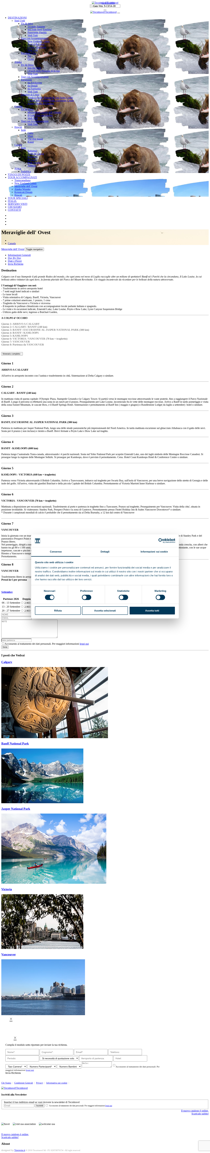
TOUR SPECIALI (18, 198)
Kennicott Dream (23, 192)
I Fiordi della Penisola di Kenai (44, 70)
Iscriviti (39, 1105)
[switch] (86, 597)
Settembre (7, 592)
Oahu (30, 133)
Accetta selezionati (105, 610)
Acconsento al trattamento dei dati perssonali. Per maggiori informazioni (47, 643)
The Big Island (35, 139)
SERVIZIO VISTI (17, 204)
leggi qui (84, 643)
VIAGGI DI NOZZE (19, 174)
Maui (30, 136)
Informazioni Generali (19, 255)
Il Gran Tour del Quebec (40, 115)
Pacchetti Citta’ (29, 53)
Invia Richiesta (15, 264)
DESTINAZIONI (17, 17)
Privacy (39, 1083)
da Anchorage (35, 82)
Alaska (18, 62)
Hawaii (18, 127)
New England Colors (39, 41)
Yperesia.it (19, 1150)
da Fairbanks (34, 88)
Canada (18, 106)
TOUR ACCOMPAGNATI (22, 177)
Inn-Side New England (40, 29)
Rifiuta (58, 610)
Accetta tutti (152, 610)
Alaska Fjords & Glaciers (41, 103)
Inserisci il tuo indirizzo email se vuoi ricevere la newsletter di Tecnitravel (42, 1102)
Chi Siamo (6, 1083)
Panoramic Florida (37, 32)
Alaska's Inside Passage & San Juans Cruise (50, 97)
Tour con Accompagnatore (35, 38)
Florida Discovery (37, 47)
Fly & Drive (27, 65)
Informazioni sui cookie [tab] (154, 551)
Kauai (31, 141)
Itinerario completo (12, 354)
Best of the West (36, 44)
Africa (17, 168)
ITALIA (12, 201)
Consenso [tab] (56, 551)
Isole (23, 130)
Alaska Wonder (22, 189)
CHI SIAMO (15, 207)
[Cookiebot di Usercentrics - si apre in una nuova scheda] (161, 540)
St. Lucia (32, 159)
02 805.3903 (108, 2)
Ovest (31, 59)
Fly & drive (27, 23)
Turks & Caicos (36, 153)
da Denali (33, 85)
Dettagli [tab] (105, 551)
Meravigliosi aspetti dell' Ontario (44, 112)
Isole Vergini (34, 162)
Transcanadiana (22, 180)
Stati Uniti (19, 20)
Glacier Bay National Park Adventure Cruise (51, 100)
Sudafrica (26, 171)
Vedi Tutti (33, 35)
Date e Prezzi (15, 261)
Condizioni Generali (23, 1083)
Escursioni (26, 79)
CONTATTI (14, 209)
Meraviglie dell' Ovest (25, 186)
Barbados (32, 156)
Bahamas (32, 150)
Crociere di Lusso (30, 94)
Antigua (32, 165)
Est (29, 56)
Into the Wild (34, 68)
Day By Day (14, 258)
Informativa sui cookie (56, 1083)
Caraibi (18, 144)
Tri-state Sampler (36, 26)
